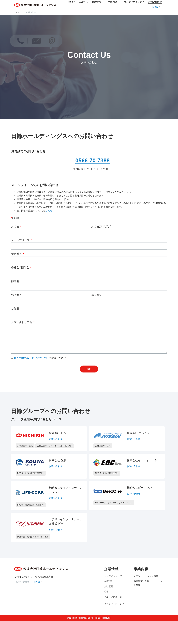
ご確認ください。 (41, 357)
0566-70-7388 (92, 160)
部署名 (15, 281)
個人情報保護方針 (44, 576)
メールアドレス (20, 240)
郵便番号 (16, 294)
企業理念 (108, 581)
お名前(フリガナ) (101, 226)
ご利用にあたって (23, 576)
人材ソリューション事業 (146, 576)
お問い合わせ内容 (22, 322)
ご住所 (15, 308)
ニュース (83, 2)
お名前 (15, 226)
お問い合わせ (155, 2)
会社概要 (108, 586)
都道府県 (96, 295)
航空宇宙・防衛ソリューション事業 (148, 583)
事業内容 (112, 2)
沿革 (106, 591)
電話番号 (16, 253)
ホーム (18, 12)
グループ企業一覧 (113, 597)
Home (71, 2)
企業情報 (96, 2)
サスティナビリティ (134, 2)
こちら (49, 210)
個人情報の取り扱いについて (30, 357)
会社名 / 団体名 (20, 267)
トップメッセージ (113, 576)
